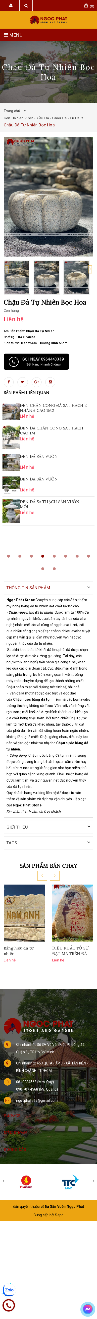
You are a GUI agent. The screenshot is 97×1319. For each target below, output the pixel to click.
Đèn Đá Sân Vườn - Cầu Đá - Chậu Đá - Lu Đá (42, 118)
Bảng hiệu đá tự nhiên (19, 951)
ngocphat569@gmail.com (37, 1101)
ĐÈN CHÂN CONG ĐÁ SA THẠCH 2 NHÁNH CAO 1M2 (53, 408)
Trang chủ (13, 111)
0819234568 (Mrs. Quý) (35, 1082)
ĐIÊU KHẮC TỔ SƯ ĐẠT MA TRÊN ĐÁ (70, 951)
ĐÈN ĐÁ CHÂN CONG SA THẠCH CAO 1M (52, 430)
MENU (15, 35)
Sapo (59, 1215)
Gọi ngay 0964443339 (43, 361)
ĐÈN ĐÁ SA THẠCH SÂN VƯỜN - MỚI (51, 504)
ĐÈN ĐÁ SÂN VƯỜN (39, 456)
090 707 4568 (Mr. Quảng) (37, 1089)
